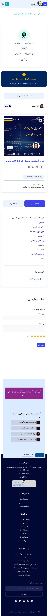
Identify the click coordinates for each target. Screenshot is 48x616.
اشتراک (24, 594)
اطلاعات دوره (34, 203)
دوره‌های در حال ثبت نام (24, 554)
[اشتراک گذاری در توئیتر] (37, 167)
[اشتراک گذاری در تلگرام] (29, 167)
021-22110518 (24, 473)
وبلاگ (24, 540)
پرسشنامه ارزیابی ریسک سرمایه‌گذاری (24, 568)
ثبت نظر (41, 345)
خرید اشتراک (24, 537)
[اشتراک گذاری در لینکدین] (33, 167)
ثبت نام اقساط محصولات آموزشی (24, 564)
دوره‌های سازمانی (24, 519)
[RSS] (16, 601)
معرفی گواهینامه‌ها (24, 561)
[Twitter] (20, 601)
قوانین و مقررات (34, 279)
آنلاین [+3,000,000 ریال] (23, 53)
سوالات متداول (24, 506)
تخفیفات (24, 533)
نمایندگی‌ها (24, 499)
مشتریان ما (24, 526)
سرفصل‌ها (13, 203)
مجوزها (24, 523)
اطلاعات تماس (24, 502)
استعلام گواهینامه (24, 575)
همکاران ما (24, 530)
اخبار (24, 557)
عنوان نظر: (41, 314)
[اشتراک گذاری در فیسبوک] (42, 167)
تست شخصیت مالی (24, 571)
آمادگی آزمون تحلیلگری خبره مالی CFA (23, 393)
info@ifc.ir (24, 477)
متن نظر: (42, 323)
